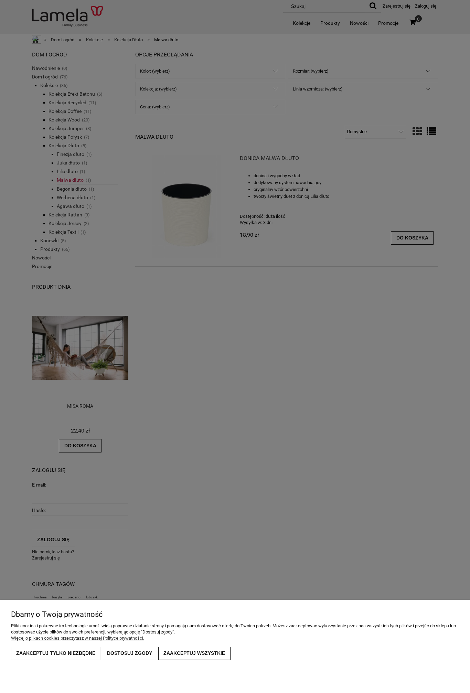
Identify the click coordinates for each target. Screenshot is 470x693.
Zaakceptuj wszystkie (194, 653)
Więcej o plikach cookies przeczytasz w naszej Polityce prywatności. (77, 638)
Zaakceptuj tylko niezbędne (55, 653)
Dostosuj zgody (129, 653)
